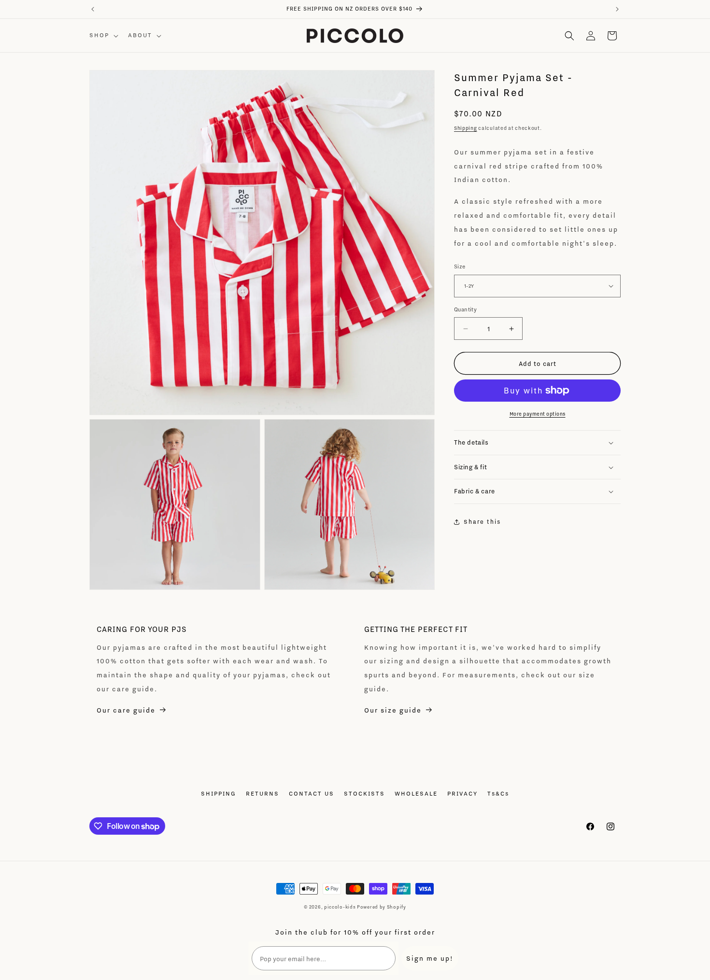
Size (460, 266)
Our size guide (393, 709)
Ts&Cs (498, 793)
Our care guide (126, 709)
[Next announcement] (617, 9)
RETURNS (262, 793)
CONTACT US (311, 793)
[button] (103, 35)
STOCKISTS (364, 793)
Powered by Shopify (381, 907)
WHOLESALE (416, 793)
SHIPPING (218, 793)
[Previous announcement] (92, 9)
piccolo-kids (339, 907)
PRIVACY (462, 793)
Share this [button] (482, 522)
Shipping (465, 128)
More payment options (538, 413)
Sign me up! (430, 958)
